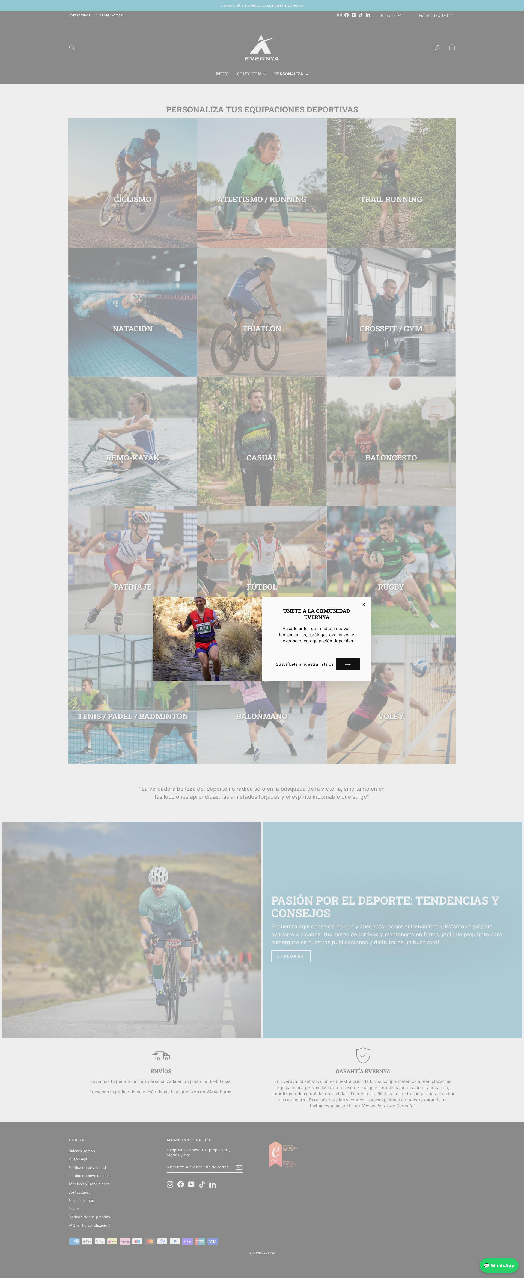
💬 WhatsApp (499, 1265)
